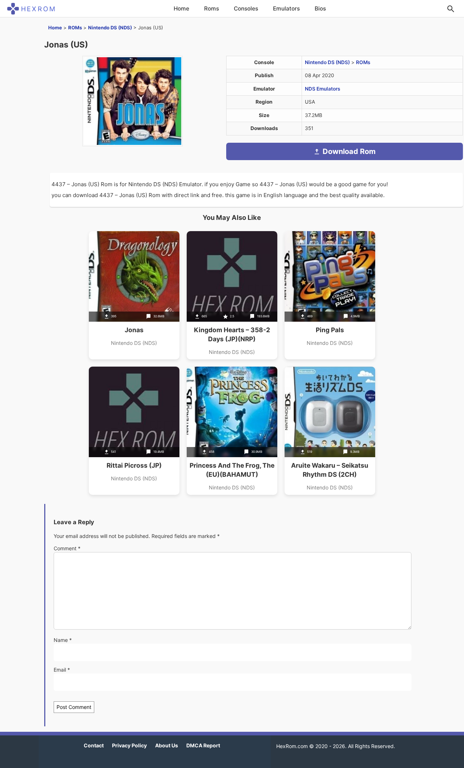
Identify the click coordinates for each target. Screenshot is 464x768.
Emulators (286, 8)
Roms (211, 8)
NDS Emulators (322, 89)
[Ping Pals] (330, 295)
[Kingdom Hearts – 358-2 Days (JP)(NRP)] (232, 295)
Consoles (246, 8)
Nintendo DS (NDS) (110, 27)
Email (62, 670)
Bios (320, 8)
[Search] (450, 9)
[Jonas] (134, 295)
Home (181, 8)
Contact (94, 745)
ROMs (75, 27)
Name (63, 640)
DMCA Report (203, 745)
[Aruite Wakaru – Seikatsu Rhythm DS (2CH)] (330, 431)
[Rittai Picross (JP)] (134, 431)
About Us (166, 745)
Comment (67, 548)
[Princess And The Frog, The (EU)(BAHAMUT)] (232, 431)
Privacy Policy (129, 745)
